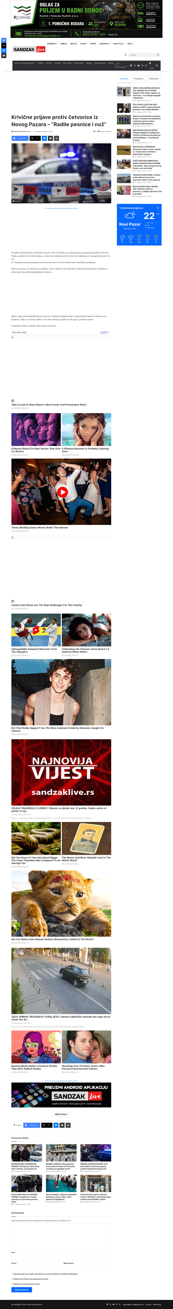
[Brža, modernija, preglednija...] (61, 1095)
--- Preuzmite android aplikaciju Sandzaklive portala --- (61, 208)
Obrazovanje (79, 63)
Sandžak (51, 44)
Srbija (64, 44)
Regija (73, 44)
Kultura (111, 63)
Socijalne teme (100, 63)
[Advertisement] (61, 92)
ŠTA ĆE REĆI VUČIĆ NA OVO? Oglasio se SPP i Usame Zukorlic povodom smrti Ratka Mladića (146, 107)
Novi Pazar (61, 1114)
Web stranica (68, 1263)
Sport (93, 44)
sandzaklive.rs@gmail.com (133, 1304)
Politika (40, 63)
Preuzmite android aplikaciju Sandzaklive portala (61, 1081)
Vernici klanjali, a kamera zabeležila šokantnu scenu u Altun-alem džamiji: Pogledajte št (61, 1196)
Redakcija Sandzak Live (22, 131)
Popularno (138, 78)
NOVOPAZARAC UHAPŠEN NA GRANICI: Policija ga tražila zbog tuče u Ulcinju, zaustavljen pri (25, 1166)
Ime (13, 1252)
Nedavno (124, 78)
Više (129, 44)
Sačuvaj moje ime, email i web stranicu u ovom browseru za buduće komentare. (46, 1274)
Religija (89, 63)
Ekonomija (67, 63)
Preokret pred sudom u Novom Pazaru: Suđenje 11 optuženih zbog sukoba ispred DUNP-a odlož (95, 1196)
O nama (148, 1304)
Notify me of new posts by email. (27, 1284)
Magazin (104, 44)
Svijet (83, 44)
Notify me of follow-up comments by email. (31, 1279)
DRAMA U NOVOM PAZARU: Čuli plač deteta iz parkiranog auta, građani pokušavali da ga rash (94, 1166)
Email (14, 1263)
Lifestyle (117, 44)
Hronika (58, 63)
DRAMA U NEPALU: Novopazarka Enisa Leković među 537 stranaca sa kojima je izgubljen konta (60, 1166)
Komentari (154, 78)
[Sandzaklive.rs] (28, 49)
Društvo (49, 63)
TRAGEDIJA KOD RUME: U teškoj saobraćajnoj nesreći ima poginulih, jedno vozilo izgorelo (146, 177)
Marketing (157, 1304)
